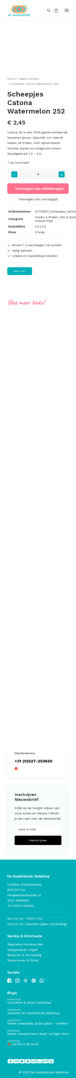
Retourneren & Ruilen (23, 960)
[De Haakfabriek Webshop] (19, 10)
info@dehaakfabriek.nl (24, 895)
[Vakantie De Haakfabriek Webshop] (38, 1012)
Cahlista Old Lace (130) (30, 583)
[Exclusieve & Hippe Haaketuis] (38, 1001)
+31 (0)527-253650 (33, 761)
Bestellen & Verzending (24, 955)
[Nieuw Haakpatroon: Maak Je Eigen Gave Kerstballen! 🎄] (38, 1032)
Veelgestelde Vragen (22, 950)
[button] (66, 10)
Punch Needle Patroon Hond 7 (36, 478)
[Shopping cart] (54, 10)
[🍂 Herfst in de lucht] (38, 1043)
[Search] (47, 10)
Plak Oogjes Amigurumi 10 (33, 684)
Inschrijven (38, 840)
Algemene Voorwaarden (25, 944)
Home (11, 78)
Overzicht (19, 271)
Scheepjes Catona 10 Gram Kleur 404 (42, 373)
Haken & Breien (29, 78)
